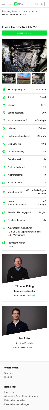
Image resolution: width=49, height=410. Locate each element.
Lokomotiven (28, 11)
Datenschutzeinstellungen (17, 404)
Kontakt (8, 377)
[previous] (5, 55)
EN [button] (42, 4)
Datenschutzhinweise (14, 400)
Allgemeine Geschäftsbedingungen (21, 396)
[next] (43, 55)
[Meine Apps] (10, 4)
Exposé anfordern (24, 33)
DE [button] (36, 4)
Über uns (8, 373)
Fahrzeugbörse (9, 11)
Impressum (9, 392)
